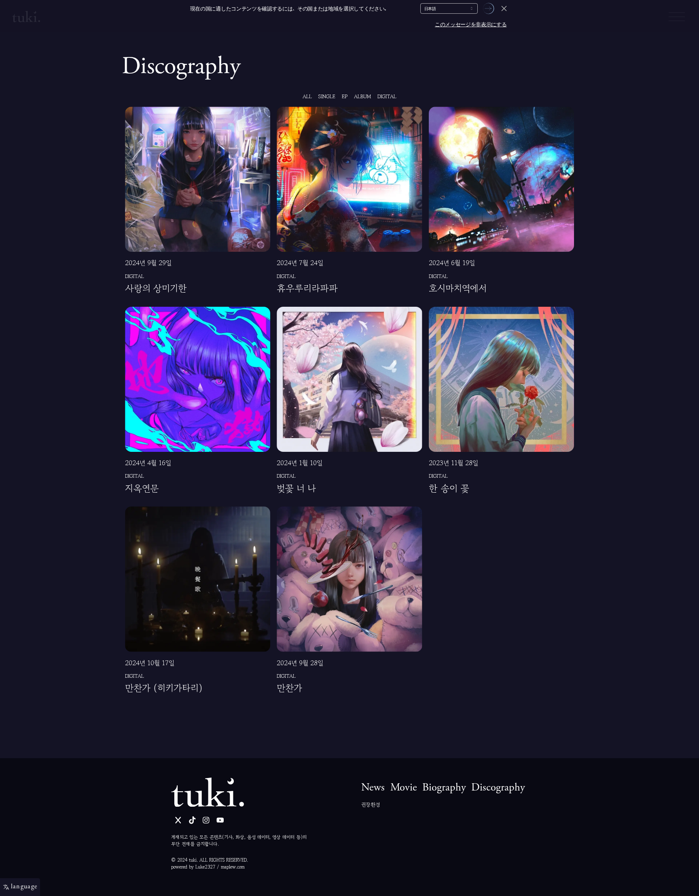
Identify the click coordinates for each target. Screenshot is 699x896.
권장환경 (370, 804)
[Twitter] (178, 820)
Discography (498, 788)
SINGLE (326, 96)
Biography (444, 788)
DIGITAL (386, 96)
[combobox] (449, 8)
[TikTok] (192, 820)
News (373, 788)
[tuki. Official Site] (207, 792)
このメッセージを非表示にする (470, 24)
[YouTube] (220, 820)
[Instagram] (206, 820)
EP (344, 96)
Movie (403, 788)
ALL (307, 96)
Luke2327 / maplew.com (220, 867)
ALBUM (362, 96)
